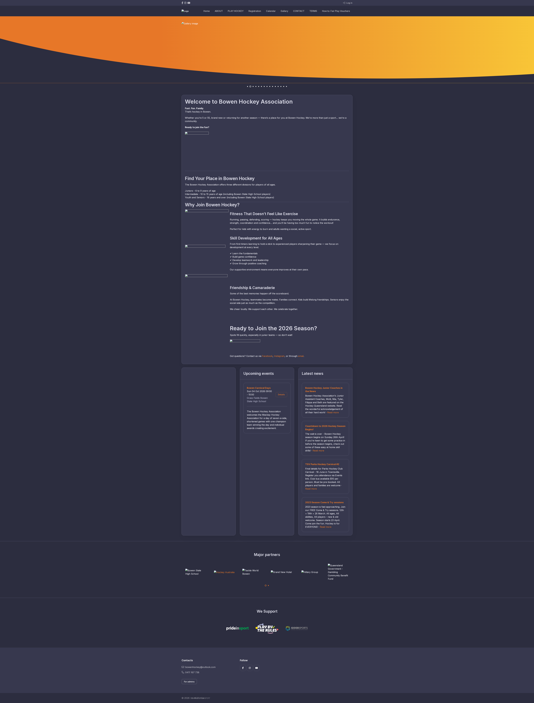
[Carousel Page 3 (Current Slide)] (253, 86)
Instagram (279, 356)
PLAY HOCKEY (235, 11)
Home (206, 11)
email (301, 356)
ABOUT (219, 11)
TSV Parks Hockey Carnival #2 (322, 464)
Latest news (312, 373)
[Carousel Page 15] (286, 86)
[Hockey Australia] (196, 572)
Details (281, 394)
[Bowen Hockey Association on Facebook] (182, 2)
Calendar (271, 11)
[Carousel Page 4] (256, 86)
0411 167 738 (192, 672)
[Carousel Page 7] (264, 86)
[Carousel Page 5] (258, 86)
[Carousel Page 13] (281, 86)
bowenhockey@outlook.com (200, 667)
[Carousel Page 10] (272, 86)
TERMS (313, 11)
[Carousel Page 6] (261, 86)
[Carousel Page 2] (250, 86)
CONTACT (298, 11)
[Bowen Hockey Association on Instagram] (185, 2)
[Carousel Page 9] (270, 86)
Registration (255, 11)
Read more (333, 412)
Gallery (284, 11)
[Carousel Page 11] (275, 86)
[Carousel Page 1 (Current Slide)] (265, 585)
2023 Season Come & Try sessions (324, 502)
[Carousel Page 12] (278, 86)
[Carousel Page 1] (247, 86)
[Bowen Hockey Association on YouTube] (188, 2)
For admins (189, 681)
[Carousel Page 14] (284, 86)
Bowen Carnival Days (259, 388)
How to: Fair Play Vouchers (336, 11)
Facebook (267, 356)
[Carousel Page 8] (267, 86)
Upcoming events (258, 373)
